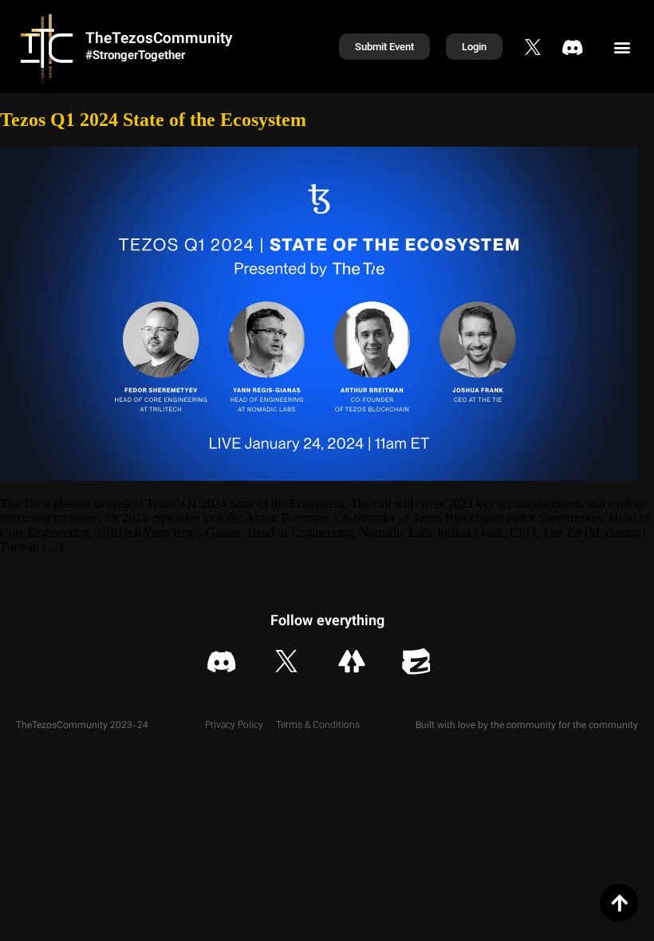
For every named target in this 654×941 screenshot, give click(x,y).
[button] (622, 46)
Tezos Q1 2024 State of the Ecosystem (153, 119)
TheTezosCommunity (158, 39)
